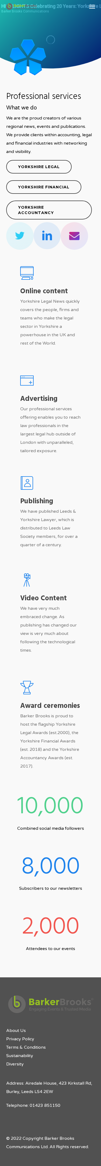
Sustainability (19, 1055)
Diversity (15, 1064)
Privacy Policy (20, 1039)
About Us (16, 1030)
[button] (92, 6)
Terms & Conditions (26, 1047)
